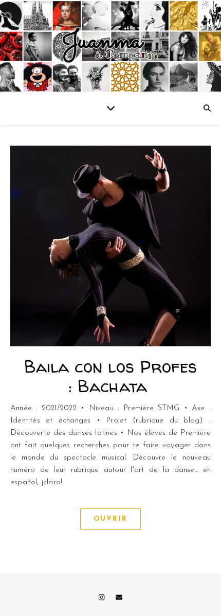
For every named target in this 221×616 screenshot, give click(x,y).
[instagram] (102, 597)
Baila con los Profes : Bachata (110, 376)
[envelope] (119, 597)
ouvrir (110, 519)
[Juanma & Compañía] (110, 46)
